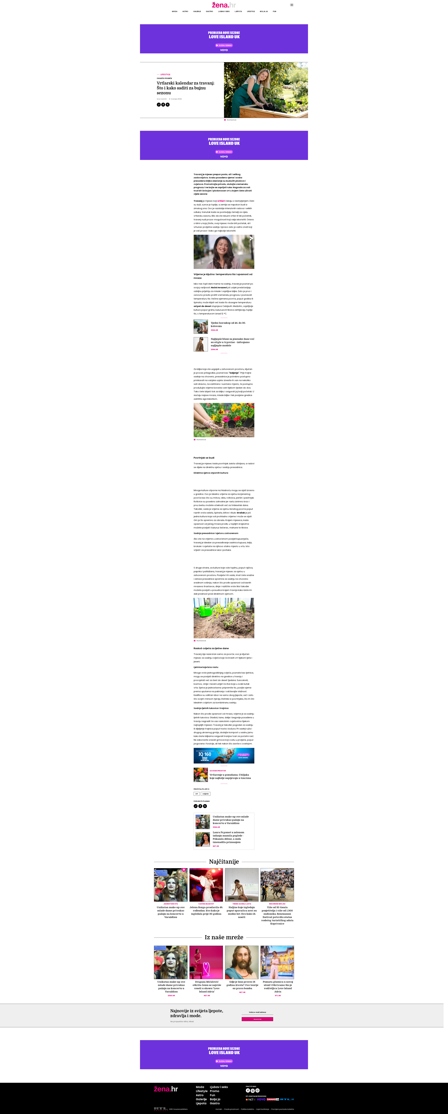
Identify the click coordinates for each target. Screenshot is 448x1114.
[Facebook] (163, 106)
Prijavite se (257, 1019)
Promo (214, 1091)
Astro (185, 11)
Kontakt (219, 1109)
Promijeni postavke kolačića (282, 1109)
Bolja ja (264, 11)
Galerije (197, 11)
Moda (174, 11)
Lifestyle (251, 11)
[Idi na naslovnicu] (224, 7)
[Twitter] (168, 106)
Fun (274, 11)
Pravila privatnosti (231, 1109)
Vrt (196, 794)
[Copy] (159, 106)
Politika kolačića (247, 1109)
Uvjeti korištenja (262, 1109)
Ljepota (238, 11)
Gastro (209, 11)
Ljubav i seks (224, 11)
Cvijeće (206, 794)
